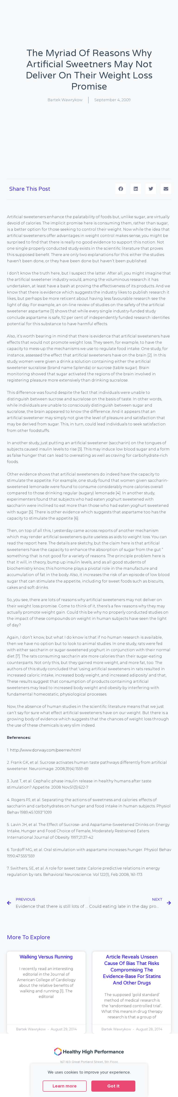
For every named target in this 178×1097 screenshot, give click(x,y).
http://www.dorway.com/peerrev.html (45, 750)
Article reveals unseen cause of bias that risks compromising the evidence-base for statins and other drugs (132, 970)
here (42, 543)
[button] (120, 189)
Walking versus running (46, 957)
